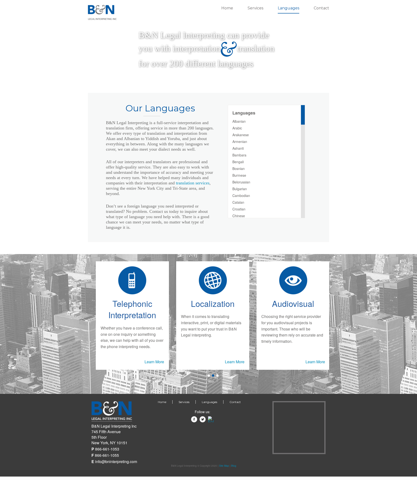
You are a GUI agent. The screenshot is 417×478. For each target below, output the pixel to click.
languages (288, 8)
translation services (192, 183)
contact (321, 8)
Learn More (154, 361)
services (255, 8)
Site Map (224, 465)
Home (227, 8)
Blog (233, 465)
